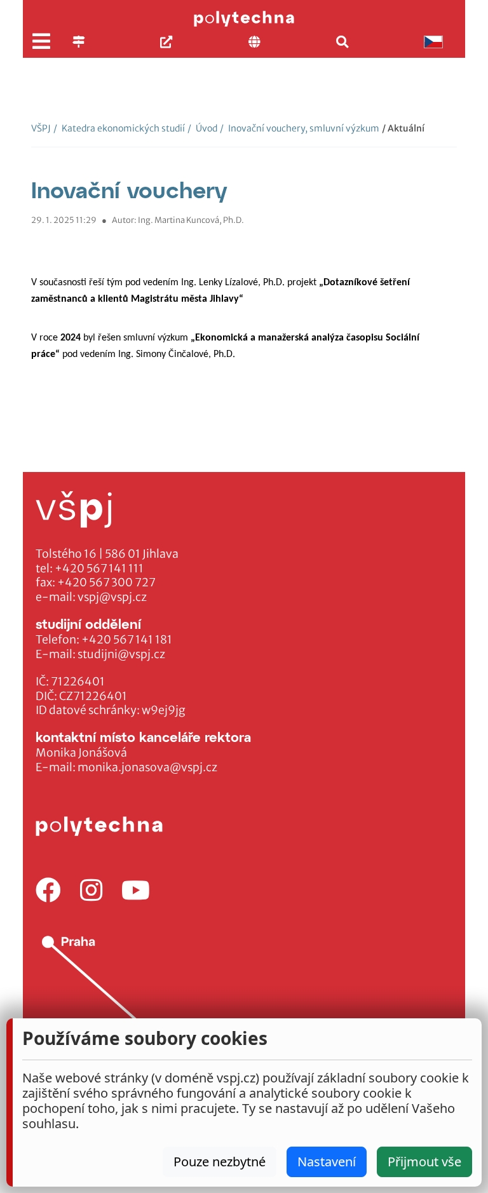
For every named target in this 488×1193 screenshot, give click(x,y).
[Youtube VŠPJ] (135, 891)
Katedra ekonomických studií (119, 128)
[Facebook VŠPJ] (48, 891)
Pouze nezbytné (219, 1161)
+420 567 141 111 (99, 569)
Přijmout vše (424, 1161)
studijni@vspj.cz (121, 654)
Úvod (202, 128)
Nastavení (326, 1161)
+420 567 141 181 (126, 640)
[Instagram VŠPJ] (91, 891)
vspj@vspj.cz (112, 597)
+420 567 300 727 (106, 583)
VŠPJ (41, 128)
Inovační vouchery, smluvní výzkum (299, 128)
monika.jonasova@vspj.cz (147, 767)
